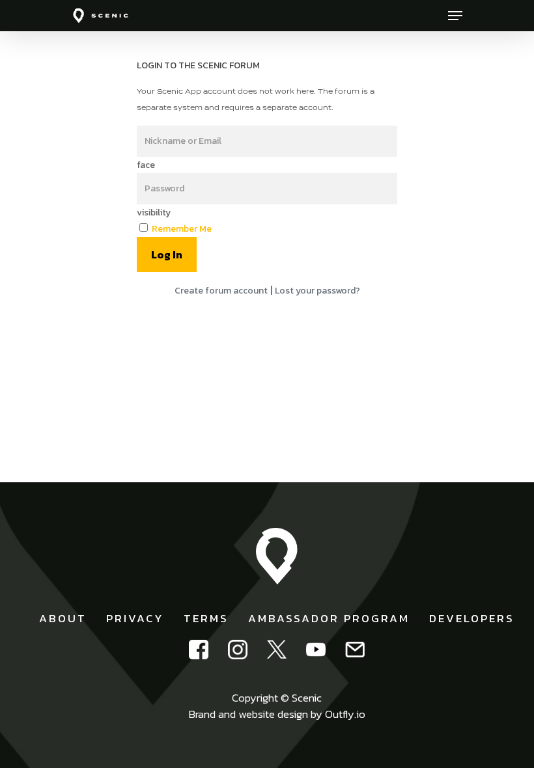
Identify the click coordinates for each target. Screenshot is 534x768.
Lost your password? (317, 290)
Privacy (135, 618)
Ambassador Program (329, 618)
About (63, 618)
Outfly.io (345, 714)
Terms (206, 618)
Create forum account (221, 290)
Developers (471, 618)
